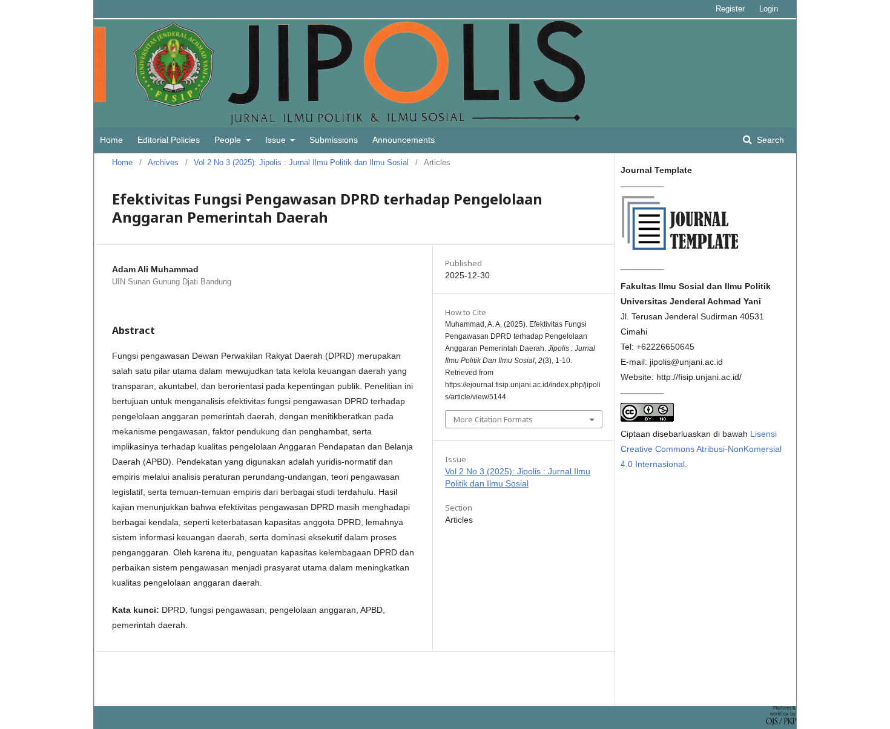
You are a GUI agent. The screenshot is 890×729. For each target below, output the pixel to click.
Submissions (333, 140)
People (228, 140)
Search (769, 140)
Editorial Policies (168, 140)
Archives (163, 162)
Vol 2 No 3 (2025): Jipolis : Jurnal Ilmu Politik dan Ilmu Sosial (301, 162)
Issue (276, 140)
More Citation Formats (493, 419)
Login (768, 8)
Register (730, 8)
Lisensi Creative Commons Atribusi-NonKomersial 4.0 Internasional (701, 449)
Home (111, 140)
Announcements (403, 140)
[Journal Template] (681, 253)
